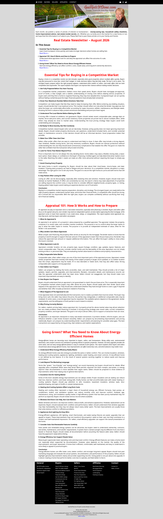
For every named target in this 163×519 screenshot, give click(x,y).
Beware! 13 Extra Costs (61, 489)
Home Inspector (97, 470)
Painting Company (98, 475)
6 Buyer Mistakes (60, 494)
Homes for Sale (59, 481)
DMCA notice (81, 516)
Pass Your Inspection (80, 475)
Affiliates (63, 2)
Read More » (44, 53)
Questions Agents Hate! (43, 470)
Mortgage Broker (97, 468)
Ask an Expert (40, 473)
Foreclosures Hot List (61, 479)
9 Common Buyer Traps (61, 496)
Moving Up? (58, 487)
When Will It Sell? (78, 485)
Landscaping (96, 473)
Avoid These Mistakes (80, 470)
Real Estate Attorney (98, 466)
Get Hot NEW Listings (61, 477)
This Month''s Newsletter (44, 468)
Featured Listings (60, 475)
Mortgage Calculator (61, 498)
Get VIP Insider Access (43, 466)
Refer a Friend (115, 468)
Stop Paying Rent (60, 483)
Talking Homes (59, 502)
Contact (73, 2)
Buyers (47, 2)
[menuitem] (39, 2)
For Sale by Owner (79, 481)
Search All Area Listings (61, 466)
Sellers (55, 2)
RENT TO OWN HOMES (61, 468)
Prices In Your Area (79, 473)
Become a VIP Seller (79, 487)
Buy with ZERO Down (61, 485)
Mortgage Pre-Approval (62, 500)
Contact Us (114, 466)
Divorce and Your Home (80, 477)
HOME (39, 2)
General (40, 463)
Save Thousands (60, 491)
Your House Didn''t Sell (80, 483)
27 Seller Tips (77, 479)
